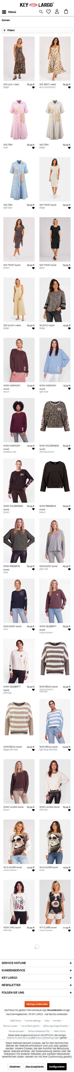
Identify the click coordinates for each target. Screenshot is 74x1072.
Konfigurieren (57, 1066)
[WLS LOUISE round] (19, 842)
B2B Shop (15, 1020)
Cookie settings (33, 1020)
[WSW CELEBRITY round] (55, 601)
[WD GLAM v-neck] (19, 300)
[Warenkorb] (67, 12)
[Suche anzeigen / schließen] (42, 12)
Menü (9, 12)
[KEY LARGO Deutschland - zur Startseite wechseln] (37, 5)
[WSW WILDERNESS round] (55, 420)
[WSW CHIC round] (19, 902)
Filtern (11, 30)
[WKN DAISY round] (55, 540)
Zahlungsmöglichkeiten (55, 1026)
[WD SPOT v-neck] (55, 59)
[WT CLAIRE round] (55, 902)
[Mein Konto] (57, 12)
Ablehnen (14, 1066)
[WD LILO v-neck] (19, 59)
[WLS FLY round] (55, 300)
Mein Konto (60, 1031)
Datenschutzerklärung (18, 1037)
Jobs (46, 1020)
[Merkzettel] (48, 12)
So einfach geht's (30, 1026)
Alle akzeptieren (34, 1066)
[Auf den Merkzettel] (33, 87)
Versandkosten (54, 1010)
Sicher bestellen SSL (39, 1031)
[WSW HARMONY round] (19, 360)
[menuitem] (5, 12)
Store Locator (10, 1026)
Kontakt (57, 1020)
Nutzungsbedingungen (47, 1037)
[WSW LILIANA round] (19, 781)
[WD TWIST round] (55, 179)
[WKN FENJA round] (55, 661)
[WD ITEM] (19, 119)
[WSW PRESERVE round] (55, 480)
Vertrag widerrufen (37, 1004)
